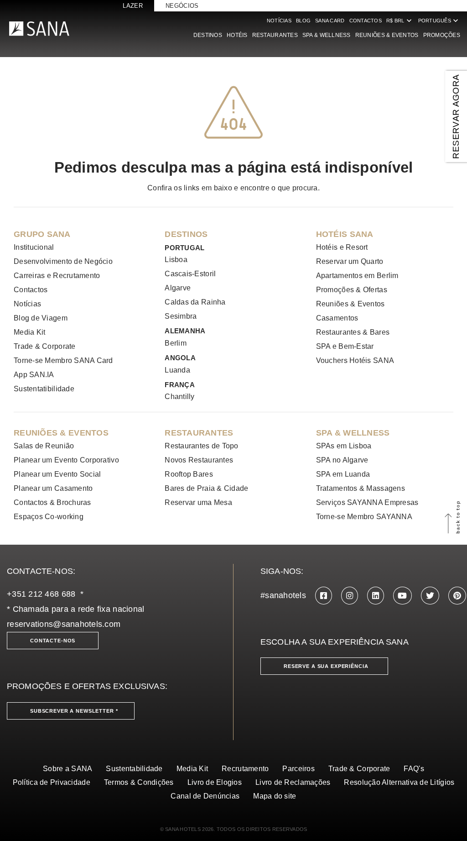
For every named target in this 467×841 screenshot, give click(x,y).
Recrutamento (245, 769)
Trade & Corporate (45, 346)
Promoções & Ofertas (351, 290)
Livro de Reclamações (292, 782)
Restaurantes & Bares (352, 332)
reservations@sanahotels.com (63, 624)
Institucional (34, 247)
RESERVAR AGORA (456, 116)
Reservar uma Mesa (198, 502)
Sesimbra (181, 316)
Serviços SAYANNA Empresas (367, 502)
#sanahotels (283, 595)
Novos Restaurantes (199, 460)
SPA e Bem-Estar (345, 346)
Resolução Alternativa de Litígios (399, 782)
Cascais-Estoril (190, 274)
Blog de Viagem (40, 318)
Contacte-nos (52, 640)
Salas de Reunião (44, 446)
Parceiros (298, 769)
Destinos (207, 35)
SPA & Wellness (326, 35)
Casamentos (337, 318)
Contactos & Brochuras (52, 502)
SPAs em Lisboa (344, 446)
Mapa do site (274, 796)
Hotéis (237, 35)
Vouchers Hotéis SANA (355, 360)
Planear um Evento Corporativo (66, 460)
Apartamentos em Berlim (357, 275)
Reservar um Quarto (350, 261)
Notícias (279, 20)
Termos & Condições (139, 782)
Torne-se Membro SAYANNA (364, 516)
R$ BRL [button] (400, 20)
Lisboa (176, 259)
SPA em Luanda (343, 474)
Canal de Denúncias (205, 796)
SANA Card (329, 20)
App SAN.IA (34, 374)
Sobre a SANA (67, 769)
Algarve (178, 288)
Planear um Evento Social (57, 474)
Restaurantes (275, 35)
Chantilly (179, 396)
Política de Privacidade (51, 782)
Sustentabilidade (134, 769)
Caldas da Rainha (195, 302)
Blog (303, 20)
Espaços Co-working (48, 516)
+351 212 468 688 (41, 594)
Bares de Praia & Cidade (206, 488)
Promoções (441, 35)
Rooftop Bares (189, 474)
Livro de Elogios (214, 782)
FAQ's (414, 769)
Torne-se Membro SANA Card (63, 360)
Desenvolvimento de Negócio (63, 261)
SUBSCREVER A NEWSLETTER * (74, 711)
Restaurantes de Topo (201, 446)
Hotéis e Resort (342, 247)
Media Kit (29, 332)
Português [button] (439, 20)
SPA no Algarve (342, 460)
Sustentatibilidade (44, 389)
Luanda (177, 370)
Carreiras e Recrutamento (57, 275)
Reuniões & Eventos (387, 35)
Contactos (365, 20)
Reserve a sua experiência (326, 666)
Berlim (176, 343)
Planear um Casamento (53, 488)
